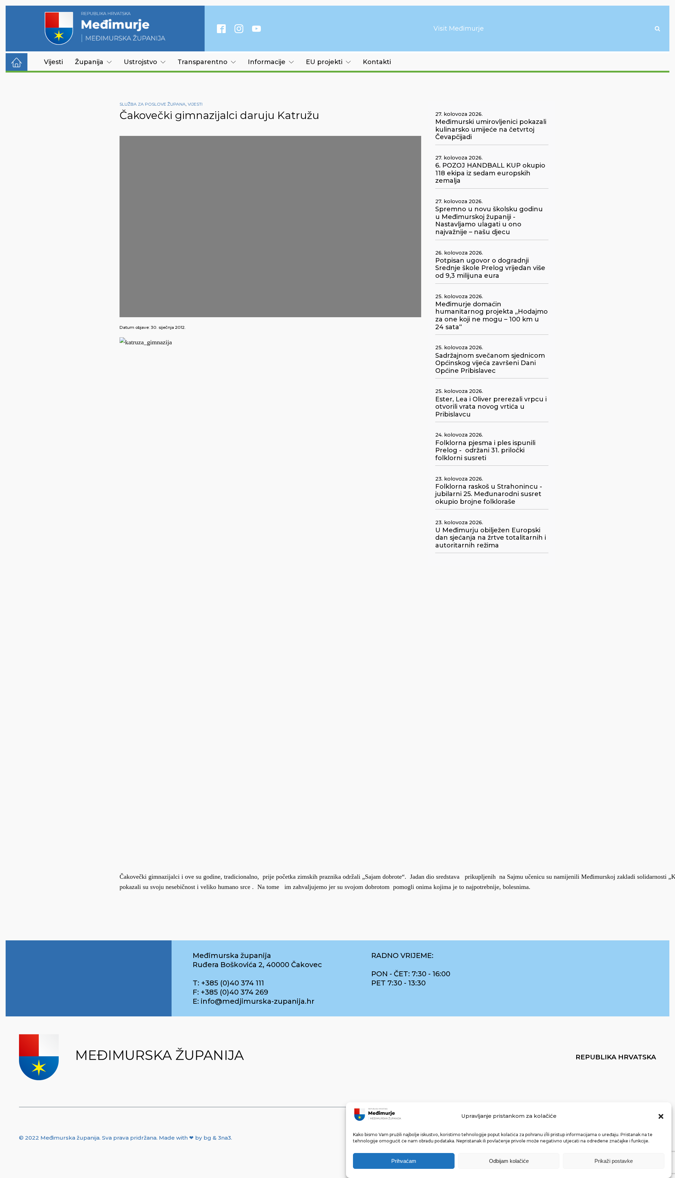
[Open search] (657, 28)
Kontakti (377, 62)
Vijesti (53, 62)
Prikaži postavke (613, 1161)
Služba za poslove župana (153, 104)
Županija (89, 62)
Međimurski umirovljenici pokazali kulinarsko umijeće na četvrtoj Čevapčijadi (490, 129)
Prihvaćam (403, 1161)
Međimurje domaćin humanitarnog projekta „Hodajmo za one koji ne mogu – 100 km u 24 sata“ (491, 316)
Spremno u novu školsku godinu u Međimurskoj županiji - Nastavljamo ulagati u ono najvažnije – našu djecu (489, 221)
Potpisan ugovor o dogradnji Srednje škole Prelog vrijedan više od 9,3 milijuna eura (490, 268)
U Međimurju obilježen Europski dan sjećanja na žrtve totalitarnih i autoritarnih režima (490, 538)
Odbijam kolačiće (509, 1161)
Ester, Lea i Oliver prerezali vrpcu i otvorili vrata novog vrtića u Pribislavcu (491, 407)
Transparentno (202, 62)
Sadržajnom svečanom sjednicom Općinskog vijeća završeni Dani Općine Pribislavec (490, 363)
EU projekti (324, 62)
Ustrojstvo (140, 62)
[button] (660, 1116)
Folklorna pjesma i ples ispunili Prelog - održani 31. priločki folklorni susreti (485, 450)
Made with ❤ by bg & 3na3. (195, 1137)
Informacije (266, 62)
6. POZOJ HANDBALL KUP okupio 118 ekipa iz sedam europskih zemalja (490, 173)
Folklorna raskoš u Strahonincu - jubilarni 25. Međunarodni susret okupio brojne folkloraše (488, 494)
